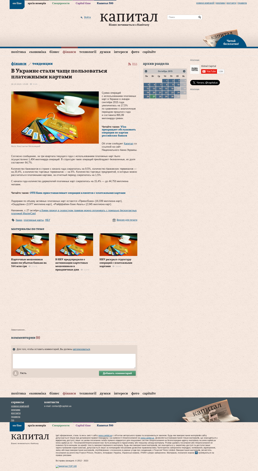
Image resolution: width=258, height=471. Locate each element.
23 (172, 92)
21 (160, 92)
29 (166, 96)
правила (242, 3)
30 (172, 96)
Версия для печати (127, 220)
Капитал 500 (105, 3)
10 (178, 84)
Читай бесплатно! (231, 43)
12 (148, 88)
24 (178, 92)
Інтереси (121, 52)
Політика (18, 52)
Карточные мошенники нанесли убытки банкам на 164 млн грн (28, 263)
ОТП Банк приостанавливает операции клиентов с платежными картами (77, 193)
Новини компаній (205, 3)
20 (154, 92)
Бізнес (54, 52)
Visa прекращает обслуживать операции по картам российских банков (119, 131)
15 (166, 88)
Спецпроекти (61, 3)
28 (160, 96)
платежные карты (34, 220)
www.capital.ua (105, 435)
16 (172, 88)
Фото (135, 52)
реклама (220, 3)
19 (148, 92)
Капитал (128, 143)
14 (160, 88)
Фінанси (69, 52)
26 (148, 96)
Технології (87, 52)
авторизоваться (81, 349)
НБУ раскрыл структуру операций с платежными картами (116, 263)
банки (19, 220)
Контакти (231, 3)
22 (166, 92)
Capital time (83, 3)
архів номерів (37, 3)
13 (154, 88)
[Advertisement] (74, 302)
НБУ (47, 220)
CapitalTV (149, 52)
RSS (134, 64)
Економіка (37, 52)
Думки (105, 52)
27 (154, 96)
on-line (17, 3)
